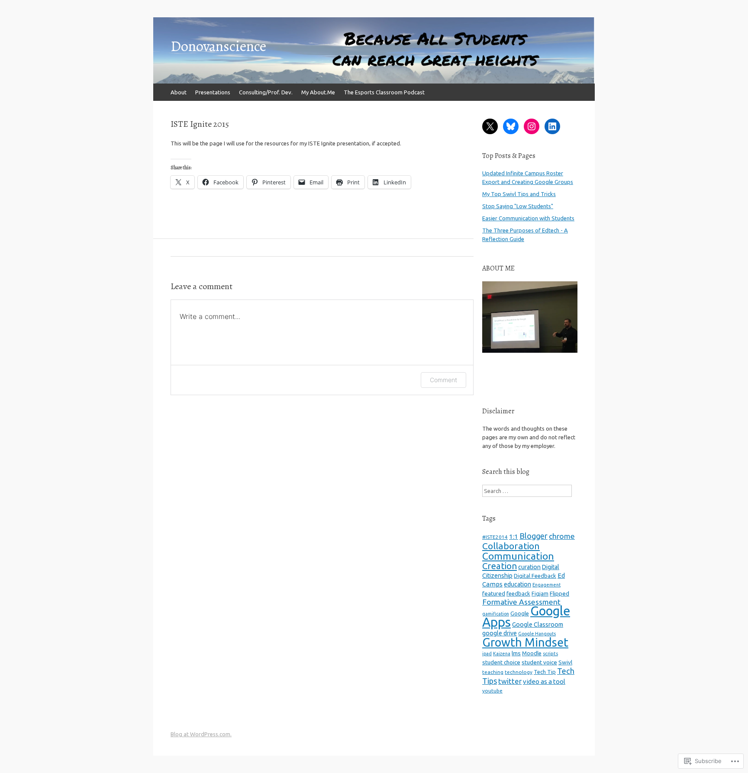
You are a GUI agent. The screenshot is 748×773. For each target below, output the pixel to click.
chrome (562, 536)
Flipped (559, 593)
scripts (550, 653)
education (517, 584)
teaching (492, 672)
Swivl (565, 662)
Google (519, 613)
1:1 (513, 536)
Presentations (212, 92)
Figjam (540, 593)
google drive (499, 633)
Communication (518, 555)
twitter (510, 681)
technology (518, 672)
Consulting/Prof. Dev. (266, 92)
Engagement (546, 584)
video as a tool (544, 681)
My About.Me (318, 92)
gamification (495, 613)
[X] (490, 126)
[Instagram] (531, 126)
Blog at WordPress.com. (201, 734)
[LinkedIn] (552, 126)
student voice (539, 662)
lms (516, 653)
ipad (487, 653)
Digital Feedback (535, 576)
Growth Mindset (525, 642)
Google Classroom (537, 624)
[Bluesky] (511, 126)
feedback (518, 593)
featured (493, 593)
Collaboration (511, 546)
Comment (443, 379)
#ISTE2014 (495, 537)
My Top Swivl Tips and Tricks (519, 194)
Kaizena (501, 653)
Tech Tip (545, 672)
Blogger (533, 535)
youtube (492, 690)
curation (529, 567)
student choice (501, 662)
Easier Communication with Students (528, 218)
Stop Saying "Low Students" (517, 206)
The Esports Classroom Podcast (384, 92)
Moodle (532, 653)
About (179, 92)
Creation (499, 566)
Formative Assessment (521, 602)
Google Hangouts (537, 633)
